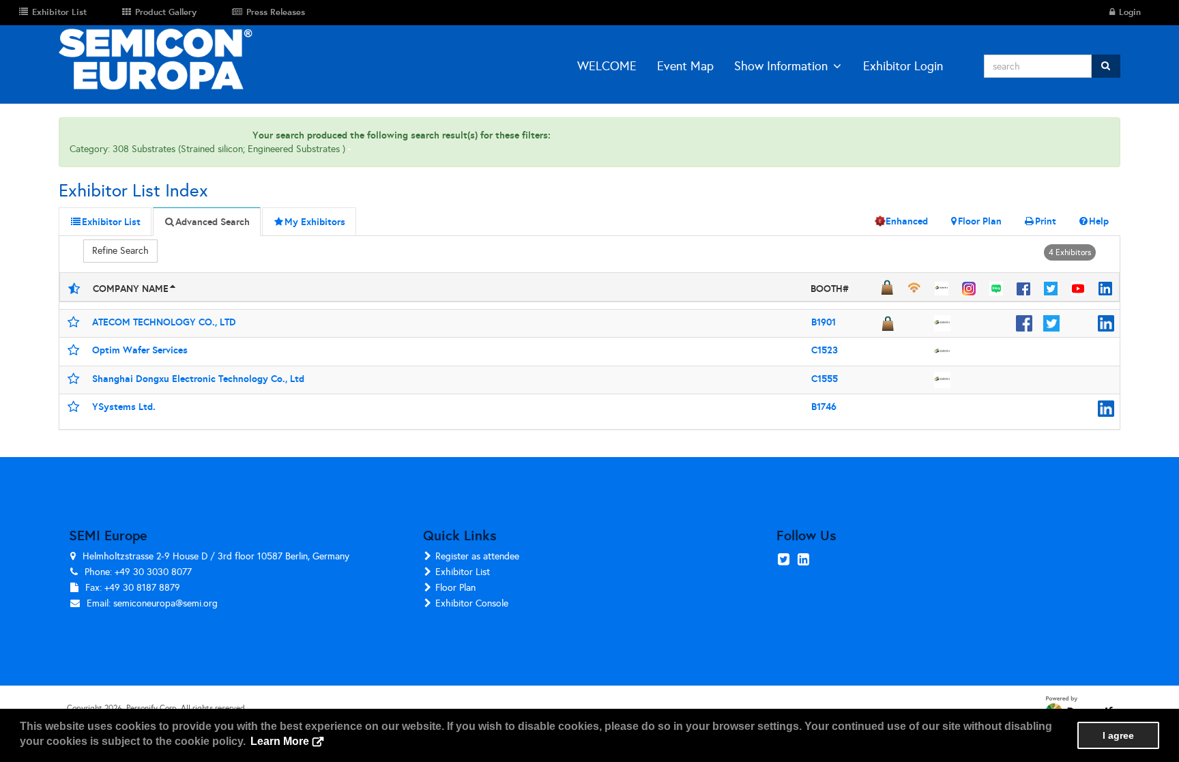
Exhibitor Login (903, 66)
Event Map (685, 66)
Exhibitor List (462, 572)
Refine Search (120, 251)
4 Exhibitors (1070, 252)
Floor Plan (455, 588)
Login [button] (1128, 12)
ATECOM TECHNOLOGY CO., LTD (164, 322)
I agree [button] (1118, 735)
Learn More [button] (279, 741)
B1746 (823, 406)
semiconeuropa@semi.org (165, 603)
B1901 (823, 322)
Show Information (781, 66)
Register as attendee (477, 556)
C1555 (824, 378)
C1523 (824, 350)
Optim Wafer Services (140, 350)
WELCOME (607, 66)
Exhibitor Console (471, 603)
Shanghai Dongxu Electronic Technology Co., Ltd (198, 378)
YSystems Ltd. (124, 406)
